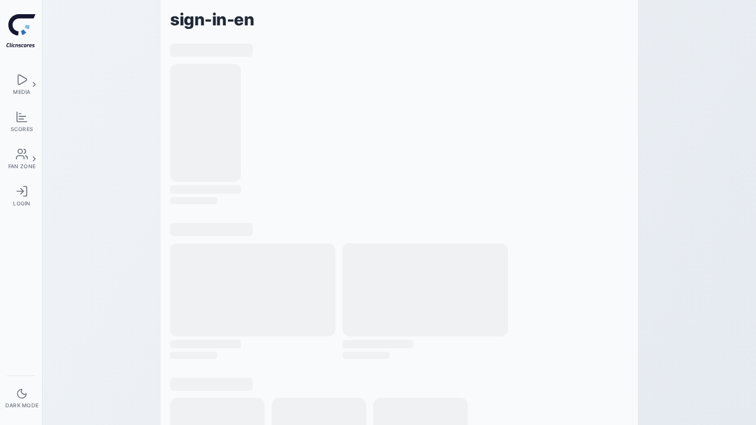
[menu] (21, 84)
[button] (34, 84)
